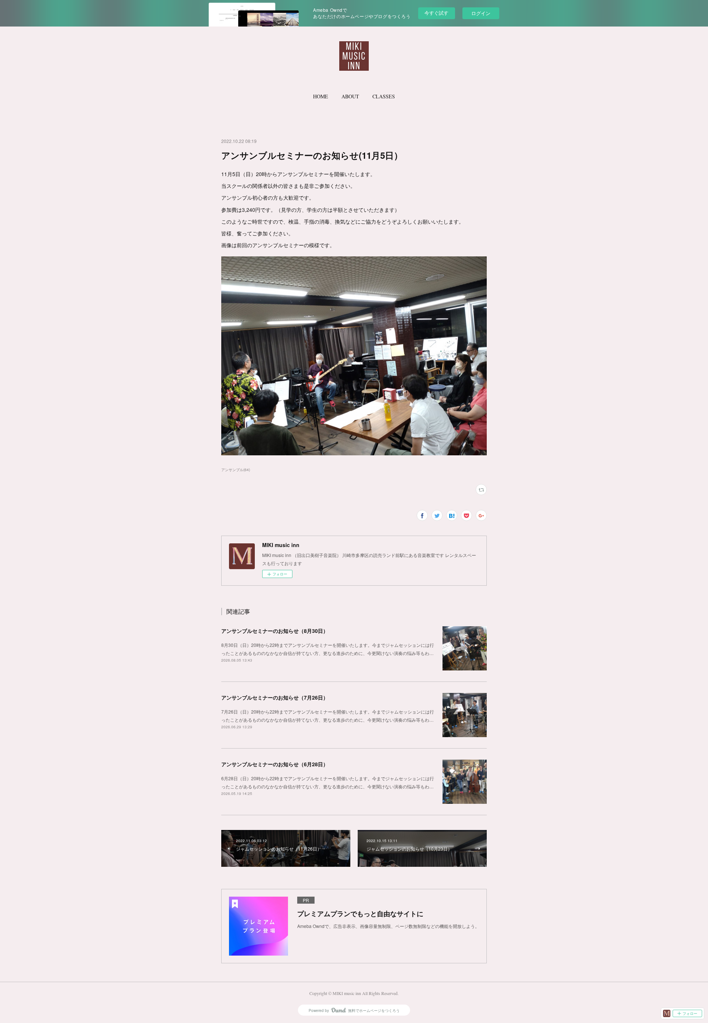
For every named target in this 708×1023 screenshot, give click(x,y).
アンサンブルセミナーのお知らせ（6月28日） (274, 764)
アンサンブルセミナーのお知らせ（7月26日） (274, 697)
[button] (320, 96)
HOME (320, 96)
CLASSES (383, 96)
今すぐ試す (436, 12)
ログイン (480, 13)
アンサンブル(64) (235, 469)
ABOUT (350, 96)
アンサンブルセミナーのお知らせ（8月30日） (274, 630)
